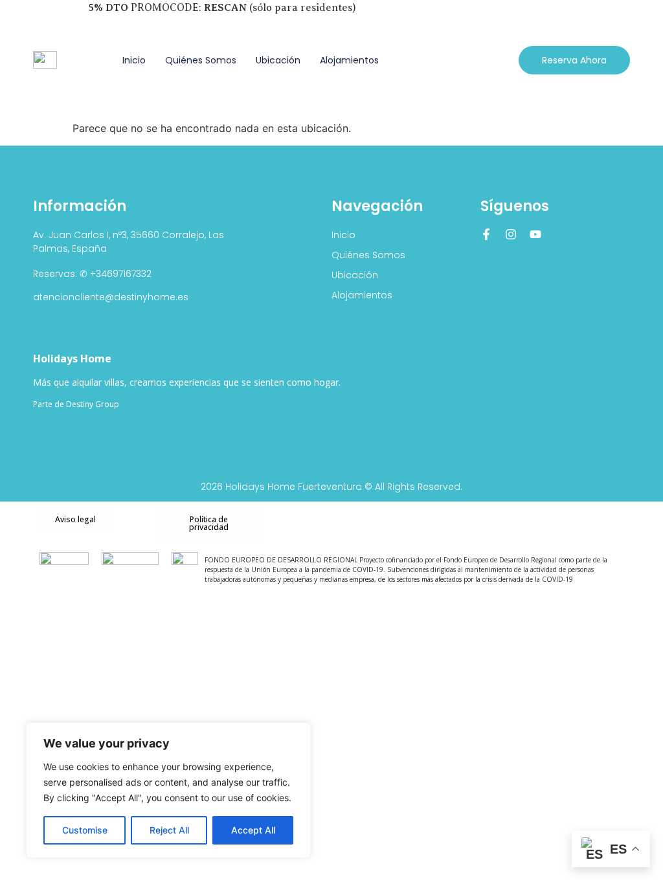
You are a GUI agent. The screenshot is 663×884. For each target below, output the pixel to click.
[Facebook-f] (486, 234)
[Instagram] (511, 234)
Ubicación (278, 60)
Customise (84, 829)
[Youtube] (535, 234)
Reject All (169, 829)
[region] (168, 790)
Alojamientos (349, 60)
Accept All (253, 829)
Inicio (134, 60)
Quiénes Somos (200, 60)
